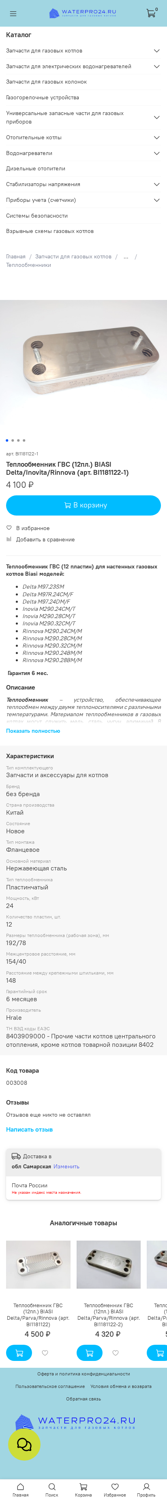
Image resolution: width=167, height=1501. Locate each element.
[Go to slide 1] (7, 440)
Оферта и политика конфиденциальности (83, 1374)
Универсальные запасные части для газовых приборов (65, 117)
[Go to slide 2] (12, 440)
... (126, 256)
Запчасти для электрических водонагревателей (68, 66)
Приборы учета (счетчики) (41, 199)
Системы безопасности (37, 215)
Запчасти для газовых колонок (46, 81)
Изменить (66, 1166)
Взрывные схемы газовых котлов (50, 231)
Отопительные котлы (34, 137)
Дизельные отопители (35, 168)
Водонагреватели (29, 153)
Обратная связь (83, 1399)
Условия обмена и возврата (121, 1386)
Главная (16, 256)
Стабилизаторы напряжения (43, 184)
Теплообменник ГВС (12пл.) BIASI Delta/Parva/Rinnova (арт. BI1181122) (38, 1314)
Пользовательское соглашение (50, 1386)
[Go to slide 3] (18, 440)
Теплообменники (28, 264)
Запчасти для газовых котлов (73, 256)
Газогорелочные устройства (42, 97)
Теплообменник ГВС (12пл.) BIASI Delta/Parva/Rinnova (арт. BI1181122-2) (108, 1314)
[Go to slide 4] (24, 440)
